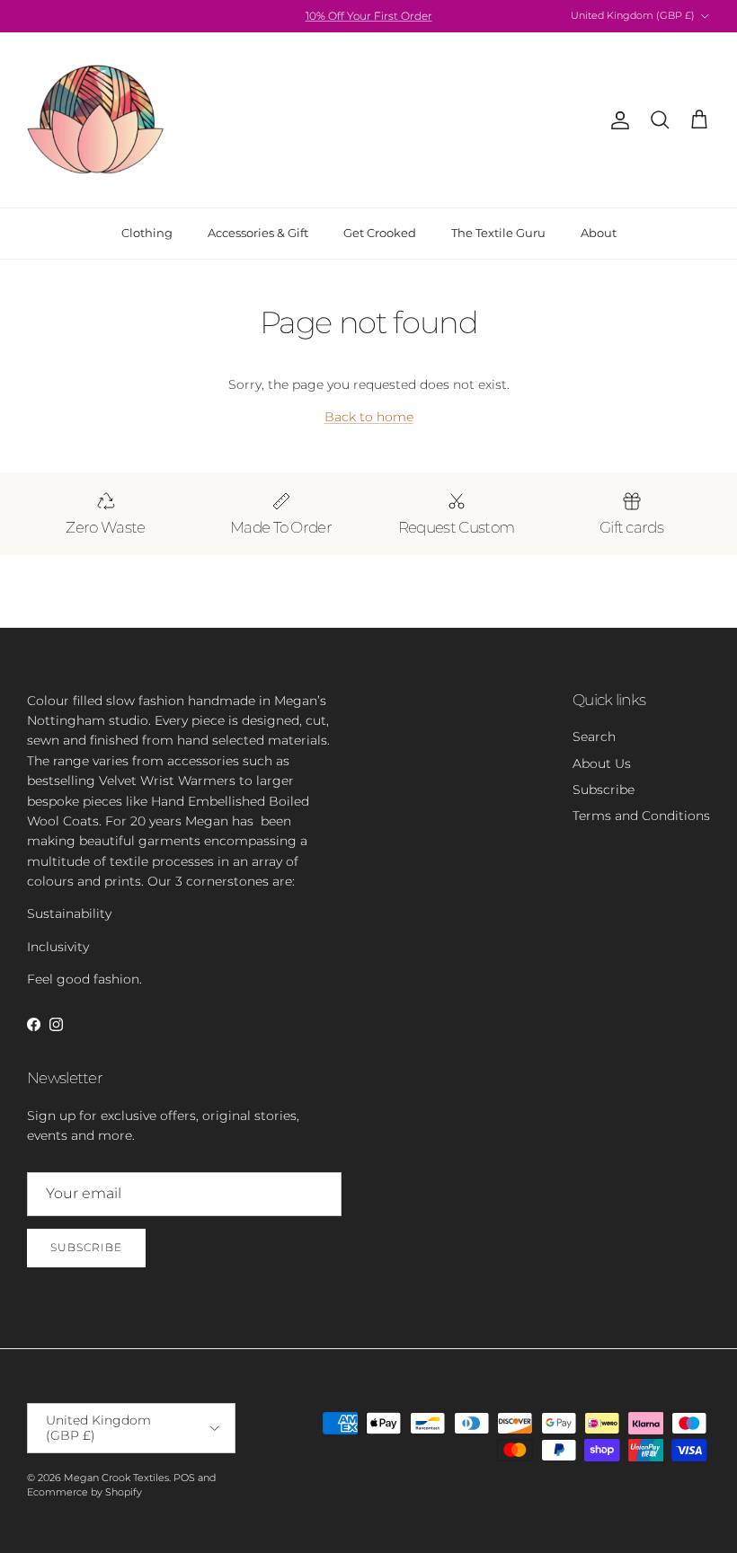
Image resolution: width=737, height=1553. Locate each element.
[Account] (616, 120)
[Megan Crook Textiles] (96, 120)
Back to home (368, 417)
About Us (602, 763)
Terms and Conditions (641, 815)
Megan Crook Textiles (116, 1477)
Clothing (147, 232)
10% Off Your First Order (369, 15)
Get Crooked (379, 232)
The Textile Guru (498, 232)
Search (594, 736)
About (599, 232)
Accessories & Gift (258, 232)
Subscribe (604, 789)
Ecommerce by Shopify (84, 1492)
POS (184, 1477)
